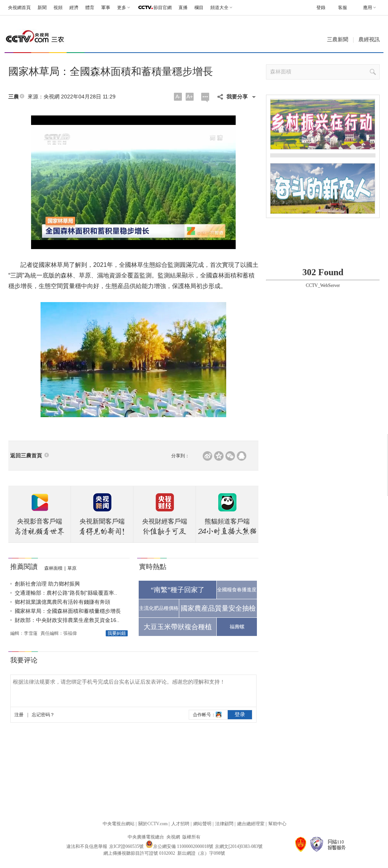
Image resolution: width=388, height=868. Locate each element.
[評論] (205, 97)
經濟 (73, 7)
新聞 (42, 7)
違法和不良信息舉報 (86, 846)
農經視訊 (369, 39)
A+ (189, 97)
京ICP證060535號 (126, 846)
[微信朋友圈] (230, 456)
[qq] (241, 456)
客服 (342, 7)
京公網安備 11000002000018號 (183, 846)
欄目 (198, 7)
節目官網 (162, 7)
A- (178, 97)
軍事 (105, 7)
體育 (89, 7)
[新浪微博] (207, 456)
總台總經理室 (250, 823)
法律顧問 (224, 823)
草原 (72, 568)
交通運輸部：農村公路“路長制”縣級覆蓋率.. (66, 593)
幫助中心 (277, 823)
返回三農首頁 (26, 455)
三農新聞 (337, 39)
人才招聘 (180, 823)
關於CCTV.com (152, 823)
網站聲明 (202, 823)
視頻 (58, 7)
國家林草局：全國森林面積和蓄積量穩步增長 (68, 611)
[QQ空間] (219, 456)
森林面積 (53, 568)
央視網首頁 (19, 7)
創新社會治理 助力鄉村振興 (47, 584)
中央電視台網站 (119, 823)
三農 (13, 97)
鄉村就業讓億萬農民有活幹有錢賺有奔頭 (62, 602)
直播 (183, 7)
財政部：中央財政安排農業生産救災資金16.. (67, 620)
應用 (367, 7)
